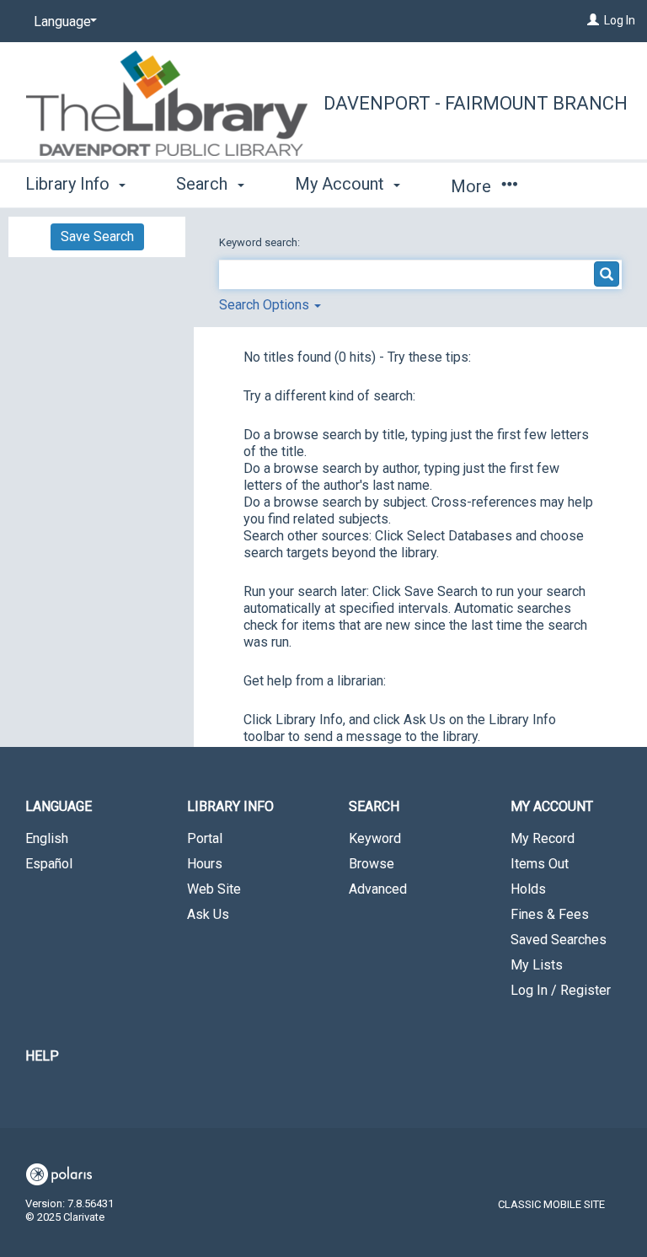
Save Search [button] (97, 236)
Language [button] (58, 806)
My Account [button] (341, 184)
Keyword (375, 838)
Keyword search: (260, 242)
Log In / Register (561, 990)
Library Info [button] (69, 184)
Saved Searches (559, 940)
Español (48, 864)
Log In (619, 20)
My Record (543, 838)
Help (42, 1056)
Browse (371, 864)
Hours (204, 864)
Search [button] (204, 184)
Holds (528, 889)
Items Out (540, 864)
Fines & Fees (550, 914)
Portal (204, 838)
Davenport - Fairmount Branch (476, 103)
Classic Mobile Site (551, 1204)
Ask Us (208, 914)
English (46, 838)
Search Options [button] (266, 305)
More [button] (473, 186)
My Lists (537, 965)
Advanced (378, 889)
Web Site (214, 889)
